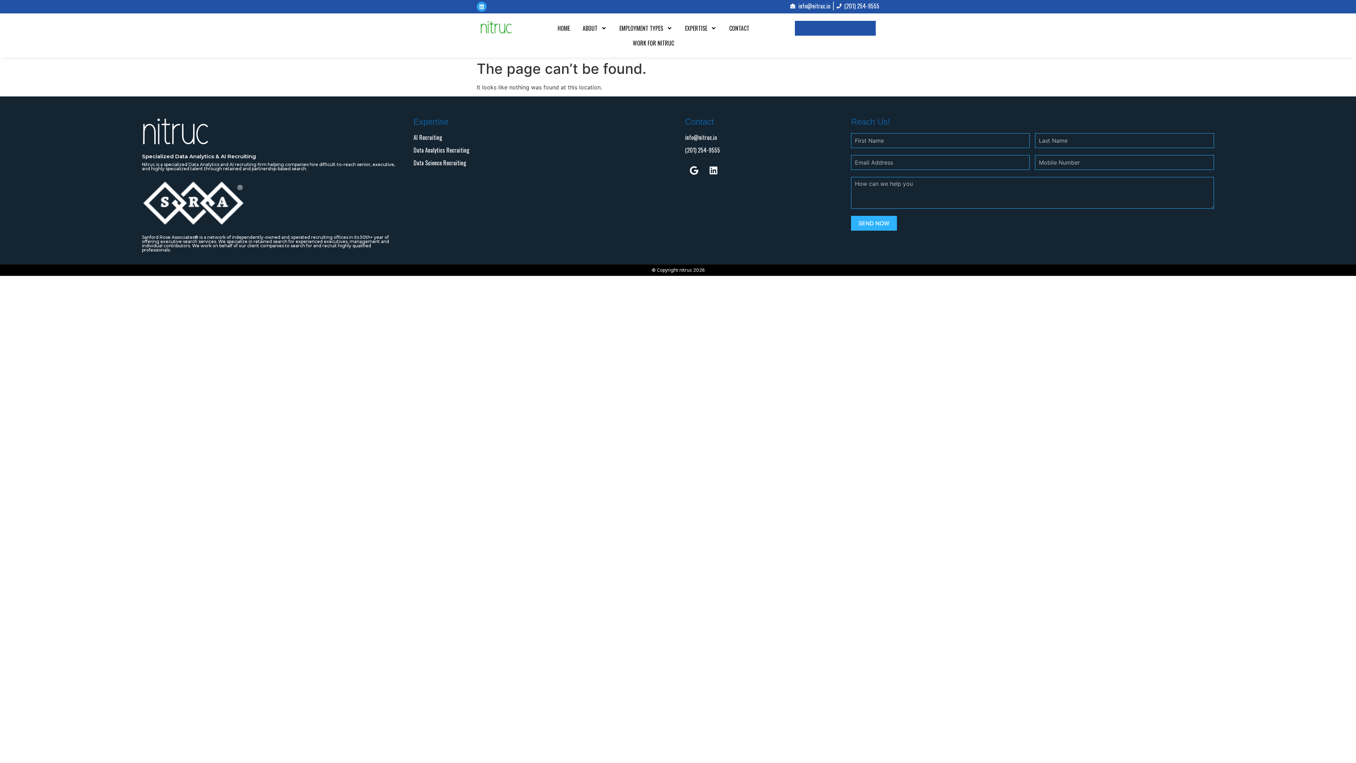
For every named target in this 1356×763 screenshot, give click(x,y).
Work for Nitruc (653, 43)
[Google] (694, 170)
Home (564, 28)
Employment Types (641, 28)
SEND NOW (874, 223)
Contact (739, 28)
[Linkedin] (713, 170)
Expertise (696, 28)
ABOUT (590, 28)
